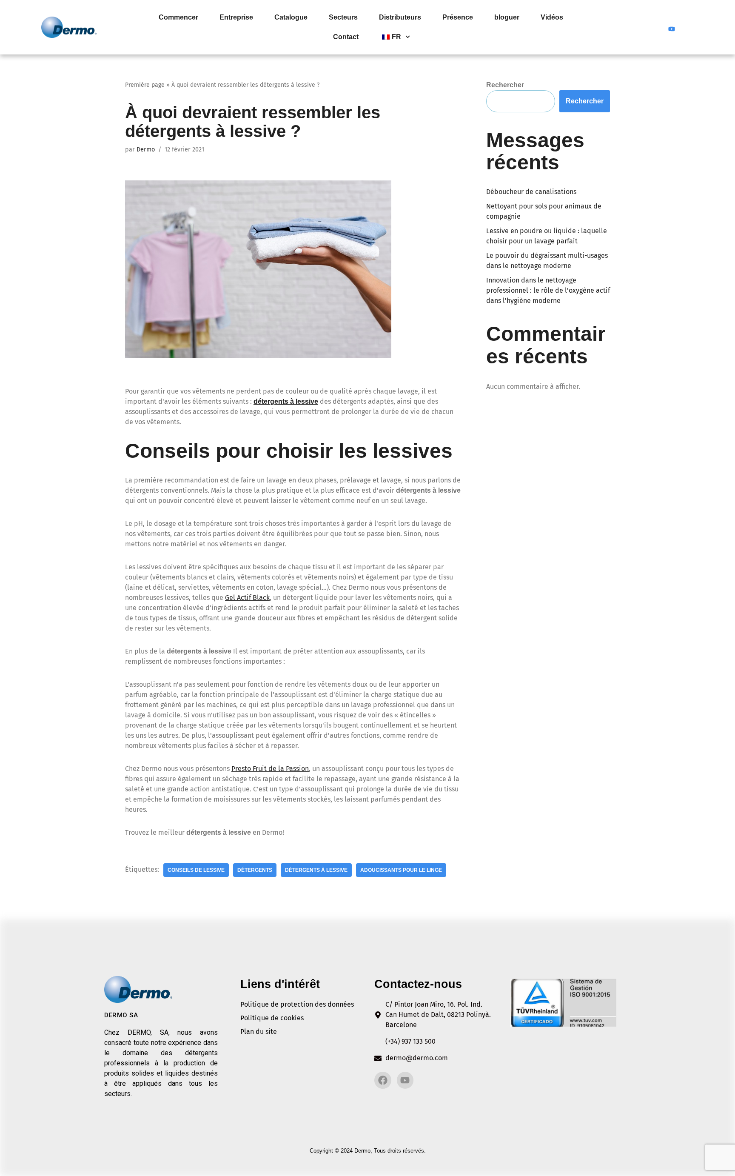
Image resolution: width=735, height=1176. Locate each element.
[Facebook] (655, 27)
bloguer (506, 17)
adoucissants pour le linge (401, 870)
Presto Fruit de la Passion (270, 769)
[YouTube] (671, 27)
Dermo (146, 149)
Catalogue (291, 17)
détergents (254, 870)
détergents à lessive (286, 401)
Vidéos (552, 17)
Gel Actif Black (247, 598)
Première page (145, 84)
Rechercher (505, 84)
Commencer (178, 17)
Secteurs (343, 17)
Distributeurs (400, 17)
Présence (457, 17)
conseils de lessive (196, 870)
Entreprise (236, 17)
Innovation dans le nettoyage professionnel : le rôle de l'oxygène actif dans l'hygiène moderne (548, 290)
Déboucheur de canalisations (531, 192)
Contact (346, 36)
